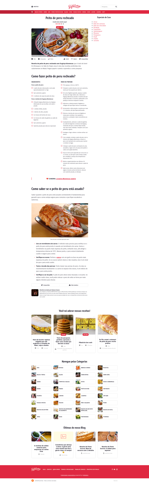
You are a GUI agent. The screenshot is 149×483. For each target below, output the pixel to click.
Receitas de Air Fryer (42, 410)
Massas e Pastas (41, 403)
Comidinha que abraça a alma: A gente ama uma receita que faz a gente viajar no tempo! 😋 (63, 448)
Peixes (105, 403)
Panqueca (97, 35)
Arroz (95, 22)
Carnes (45, 12)
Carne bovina (84, 375)
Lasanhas (83, 396)
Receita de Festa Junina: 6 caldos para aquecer (107, 448)
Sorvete (96, 40)
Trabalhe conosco (80, 469)
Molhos (61, 403)
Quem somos (56, 469)
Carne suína (106, 375)
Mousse (96, 33)
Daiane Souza (56, 290)
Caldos (61, 375)
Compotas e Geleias (64, 382)
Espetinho (97, 29)
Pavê (95, 37)
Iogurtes (39, 396)
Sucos (60, 417)
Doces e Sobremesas (108, 382)
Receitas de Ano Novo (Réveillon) (87, 409)
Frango (61, 389)
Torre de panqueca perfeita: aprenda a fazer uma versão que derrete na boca (63, 340)
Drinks (39, 389)
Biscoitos (105, 367)
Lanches (93, 12)
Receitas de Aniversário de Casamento (65, 409)
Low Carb (105, 396)
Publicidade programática (68, 475)
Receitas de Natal (108, 410)
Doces (88, 12)
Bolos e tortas (39, 12)
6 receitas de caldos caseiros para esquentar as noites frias (41, 448)
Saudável (99, 12)
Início (58, 27)
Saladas (66, 12)
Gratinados (106, 389)
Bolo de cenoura (99, 24)
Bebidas (84, 12)
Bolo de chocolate (100, 25)
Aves (49, 12)
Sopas (70, 12)
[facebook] (112, 469)
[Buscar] (116, 6)
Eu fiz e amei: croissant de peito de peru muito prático (107, 341)
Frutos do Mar (85, 389)
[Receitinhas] (74, 6)
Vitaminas (106, 417)
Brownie (96, 27)
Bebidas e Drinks (85, 367)
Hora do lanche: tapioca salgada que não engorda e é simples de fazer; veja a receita (41, 342)
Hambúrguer (98, 31)
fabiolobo (116, 480)
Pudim (96, 39)
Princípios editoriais (93, 469)
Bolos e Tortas (41, 375)
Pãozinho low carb (85, 342)
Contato (49, 469)
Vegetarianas (84, 417)
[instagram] (117, 469)
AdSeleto (85, 475)
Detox (83, 382)
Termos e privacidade (67, 469)
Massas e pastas (77, 12)
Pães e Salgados (85, 403)
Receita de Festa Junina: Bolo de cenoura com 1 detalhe (85, 448)
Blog (44, 469)
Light (103, 12)
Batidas (61, 367)
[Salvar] (49, 317)
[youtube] (114, 469)
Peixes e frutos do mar (57, 12)
